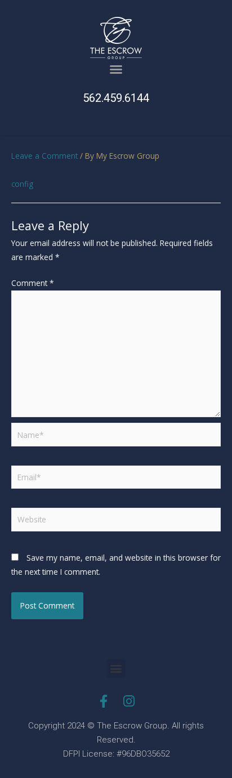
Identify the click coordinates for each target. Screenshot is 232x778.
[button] (116, 69)
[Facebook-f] (103, 701)
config (22, 183)
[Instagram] (128, 701)
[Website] (116, 521)
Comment (32, 283)
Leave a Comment (44, 155)
